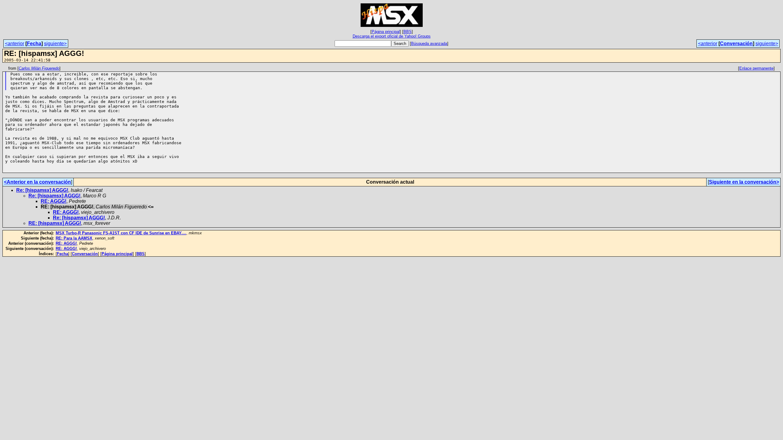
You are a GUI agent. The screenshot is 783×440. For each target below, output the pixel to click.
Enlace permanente (756, 68)
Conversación (736, 43)
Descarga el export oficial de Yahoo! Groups (392, 36)
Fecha (34, 43)
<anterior (14, 43)
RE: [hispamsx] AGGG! (54, 223)
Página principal (386, 31)
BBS (407, 31)
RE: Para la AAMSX (74, 238)
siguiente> (55, 43)
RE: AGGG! (53, 201)
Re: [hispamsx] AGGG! (42, 190)
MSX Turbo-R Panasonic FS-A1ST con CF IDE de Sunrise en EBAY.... (121, 233)
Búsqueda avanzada (429, 43)
